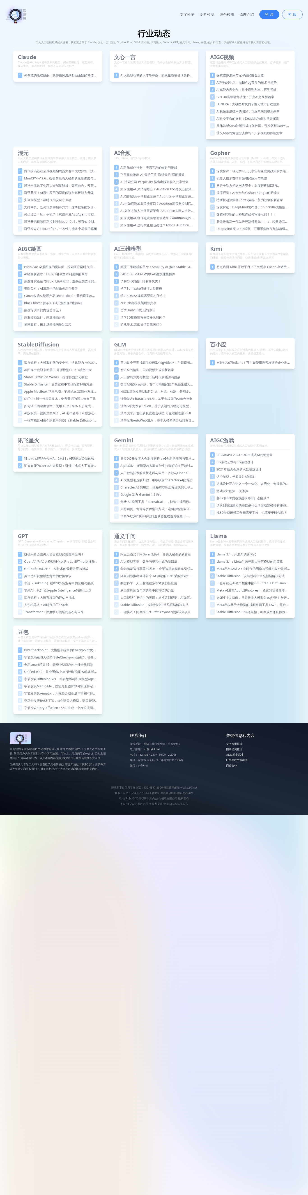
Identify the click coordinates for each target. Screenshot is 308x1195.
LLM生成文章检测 (237, 760)
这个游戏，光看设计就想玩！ (234, 476)
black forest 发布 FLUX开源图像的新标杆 (50, 303)
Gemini (123, 440)
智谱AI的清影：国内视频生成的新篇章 (144, 370)
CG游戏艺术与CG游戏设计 (232, 462)
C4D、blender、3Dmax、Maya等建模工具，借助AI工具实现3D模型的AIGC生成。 (153, 255)
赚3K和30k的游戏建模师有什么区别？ (240, 498)
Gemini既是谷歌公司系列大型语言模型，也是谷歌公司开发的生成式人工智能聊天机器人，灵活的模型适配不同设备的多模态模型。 (153, 447)
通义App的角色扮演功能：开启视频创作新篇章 (247, 133)
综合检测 (227, 14)
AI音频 (122, 152)
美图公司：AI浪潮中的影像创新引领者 (48, 288)
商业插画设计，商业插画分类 (42, 317)
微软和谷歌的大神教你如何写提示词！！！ (243, 214)
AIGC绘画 (30, 248)
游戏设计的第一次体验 (229, 491)
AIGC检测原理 (235, 755)
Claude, (93, 42)
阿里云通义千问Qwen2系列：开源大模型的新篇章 (153, 554)
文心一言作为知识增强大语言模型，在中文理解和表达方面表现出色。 (153, 64)
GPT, (176, 42)
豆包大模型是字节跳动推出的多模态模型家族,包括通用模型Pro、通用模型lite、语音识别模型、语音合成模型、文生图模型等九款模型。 (57, 640)
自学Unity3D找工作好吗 (134, 310)
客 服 (292, 14)
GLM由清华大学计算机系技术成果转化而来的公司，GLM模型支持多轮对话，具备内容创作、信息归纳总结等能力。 (153, 351)
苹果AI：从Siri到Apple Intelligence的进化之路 (55, 590)
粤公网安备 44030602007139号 (168, 804)
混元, (113, 42)
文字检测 (187, 14)
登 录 (269, 14)
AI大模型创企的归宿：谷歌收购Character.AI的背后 (154, 480)
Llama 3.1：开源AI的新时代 (233, 554)
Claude (27, 57)
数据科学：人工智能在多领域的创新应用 (146, 583)
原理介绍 (246, 14)
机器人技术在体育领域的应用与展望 (239, 178)
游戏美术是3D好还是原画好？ (138, 324)
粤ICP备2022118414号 (134, 804)
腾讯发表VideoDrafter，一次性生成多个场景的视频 (58, 229)
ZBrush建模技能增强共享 (135, 303)
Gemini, (168, 42)
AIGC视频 (222, 57)
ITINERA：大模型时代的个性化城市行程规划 (245, 104)
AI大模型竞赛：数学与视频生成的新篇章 (146, 561)
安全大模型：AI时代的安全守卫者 (45, 200)
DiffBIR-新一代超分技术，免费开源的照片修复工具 (57, 399)
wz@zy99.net (151, 749)
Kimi (216, 248)
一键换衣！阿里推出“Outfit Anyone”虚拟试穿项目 (153, 612)
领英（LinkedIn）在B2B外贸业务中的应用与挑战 (56, 583)
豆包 (23, 631)
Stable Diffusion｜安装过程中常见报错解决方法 (55, 384)
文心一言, (104, 42)
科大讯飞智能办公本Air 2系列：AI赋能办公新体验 (56, 458)
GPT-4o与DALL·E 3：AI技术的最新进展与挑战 (53, 569)
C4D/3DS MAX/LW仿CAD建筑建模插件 (145, 274)
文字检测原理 (234, 744)
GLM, (137, 42)
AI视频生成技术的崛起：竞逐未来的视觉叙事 (245, 111)
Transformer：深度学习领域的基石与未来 (51, 612)
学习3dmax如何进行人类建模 (138, 288)
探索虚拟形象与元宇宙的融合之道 (237, 75)
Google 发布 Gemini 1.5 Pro (138, 494)
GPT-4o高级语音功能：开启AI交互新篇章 (242, 97)
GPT (23, 536)
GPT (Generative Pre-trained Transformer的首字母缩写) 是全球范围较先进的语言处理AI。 (57, 543)
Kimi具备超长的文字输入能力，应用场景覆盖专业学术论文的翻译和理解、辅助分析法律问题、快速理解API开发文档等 (249, 255)
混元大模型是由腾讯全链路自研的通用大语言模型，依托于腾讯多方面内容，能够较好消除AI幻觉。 (57, 160)
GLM (120, 344)
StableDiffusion (38, 344)
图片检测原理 (234, 749)
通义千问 (125, 536)
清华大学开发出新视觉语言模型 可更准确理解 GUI (153, 413)
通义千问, (185, 42)
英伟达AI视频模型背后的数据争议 (45, 576)
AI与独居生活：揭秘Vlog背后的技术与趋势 (244, 82)
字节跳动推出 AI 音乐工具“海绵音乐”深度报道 (149, 174)
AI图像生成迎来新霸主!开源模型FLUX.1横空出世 (55, 370)
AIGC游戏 (222, 440)
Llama (218, 536)
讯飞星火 (28, 440)
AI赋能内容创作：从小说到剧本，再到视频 (243, 89)
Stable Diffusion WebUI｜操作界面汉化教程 (53, 377)
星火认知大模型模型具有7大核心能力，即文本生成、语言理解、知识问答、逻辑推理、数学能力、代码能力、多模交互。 (56, 447)
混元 (23, 152)
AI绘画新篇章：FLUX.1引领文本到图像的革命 (53, 274)
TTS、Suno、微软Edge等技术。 (133, 158)
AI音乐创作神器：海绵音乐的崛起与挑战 (146, 167)
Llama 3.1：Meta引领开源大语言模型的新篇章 (247, 561)
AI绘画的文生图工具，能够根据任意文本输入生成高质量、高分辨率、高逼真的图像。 (57, 351)
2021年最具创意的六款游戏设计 (236, 469)
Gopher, (122, 42)
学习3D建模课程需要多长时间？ (140, 317)
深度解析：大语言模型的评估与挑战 (47, 597)
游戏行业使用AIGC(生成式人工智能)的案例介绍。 (240, 445)
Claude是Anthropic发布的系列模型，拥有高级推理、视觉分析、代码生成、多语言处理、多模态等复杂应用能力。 (57, 64)
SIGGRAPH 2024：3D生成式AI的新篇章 (242, 455)
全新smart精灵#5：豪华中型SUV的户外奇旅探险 (56, 664)
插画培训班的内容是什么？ (40, 310)
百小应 (218, 344)
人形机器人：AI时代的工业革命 (43, 605)
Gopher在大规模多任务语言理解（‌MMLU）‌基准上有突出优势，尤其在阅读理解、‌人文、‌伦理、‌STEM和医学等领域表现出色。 (248, 160)
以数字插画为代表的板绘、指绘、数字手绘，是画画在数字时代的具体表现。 (57, 255)
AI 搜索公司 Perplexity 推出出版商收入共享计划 (151, 182)
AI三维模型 (128, 248)
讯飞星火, (157, 42)
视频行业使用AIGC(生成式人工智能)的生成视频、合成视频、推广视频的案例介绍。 (249, 64)
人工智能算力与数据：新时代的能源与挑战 (147, 377)
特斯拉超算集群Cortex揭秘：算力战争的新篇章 (247, 200)
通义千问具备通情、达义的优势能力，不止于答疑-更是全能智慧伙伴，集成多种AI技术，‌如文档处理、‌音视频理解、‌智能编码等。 (153, 543)
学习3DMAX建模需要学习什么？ (140, 296)
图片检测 (207, 14)
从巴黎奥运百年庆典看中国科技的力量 (144, 590)
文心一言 (125, 57)
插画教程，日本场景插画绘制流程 (45, 324)
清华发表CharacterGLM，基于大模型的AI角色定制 (154, 399)
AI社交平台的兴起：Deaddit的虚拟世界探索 (245, 118)
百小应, (146, 42)
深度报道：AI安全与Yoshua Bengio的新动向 (245, 192)
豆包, (204, 42)
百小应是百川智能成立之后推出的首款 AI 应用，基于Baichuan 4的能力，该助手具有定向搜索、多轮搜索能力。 (249, 351)
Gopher (220, 152)
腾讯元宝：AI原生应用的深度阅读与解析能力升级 (56, 192)
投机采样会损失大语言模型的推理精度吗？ (51, 554)
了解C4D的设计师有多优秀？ (138, 281)
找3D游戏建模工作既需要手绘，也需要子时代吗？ (249, 512)
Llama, (196, 42)
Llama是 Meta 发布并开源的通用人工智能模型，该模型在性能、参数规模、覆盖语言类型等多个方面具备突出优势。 (249, 543)
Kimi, (130, 42)
